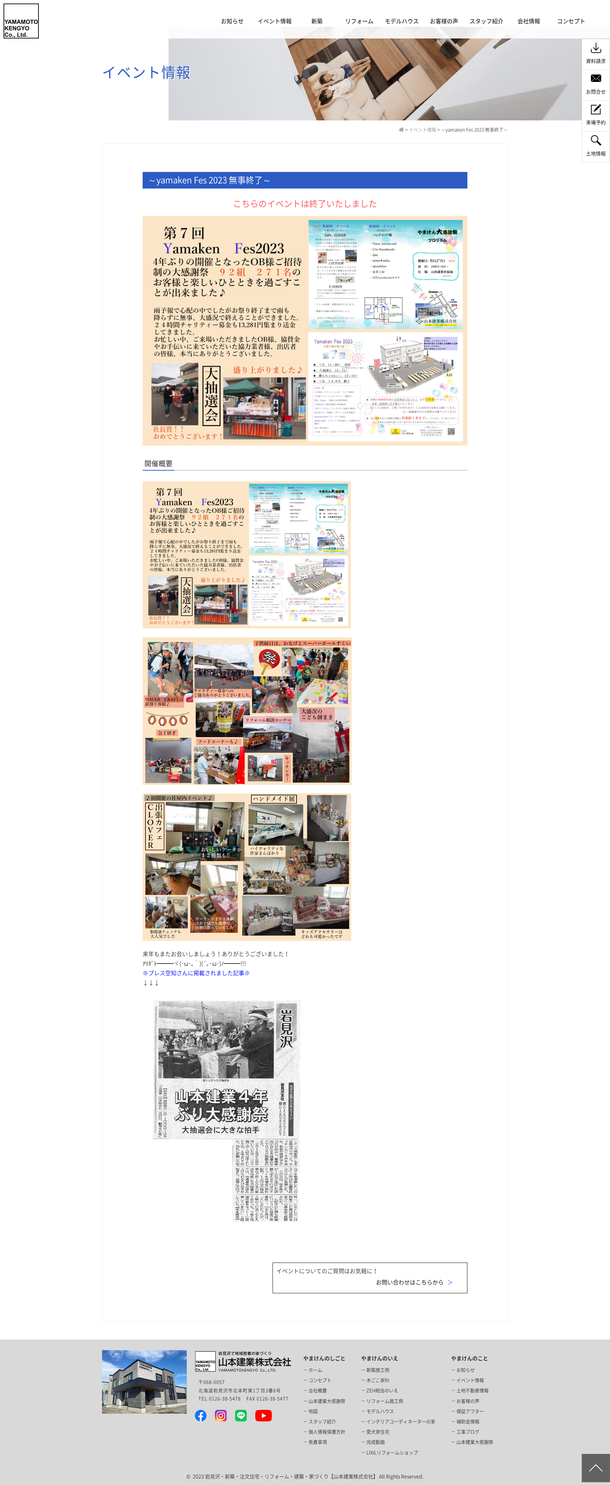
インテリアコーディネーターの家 (400, 1421)
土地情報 (596, 153)
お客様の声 (467, 1401)
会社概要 (318, 1390)
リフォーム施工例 (384, 1401)
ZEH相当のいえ (382, 1390)
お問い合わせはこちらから (410, 1282)
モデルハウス (380, 1411)
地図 (313, 1411)
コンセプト (320, 1380)
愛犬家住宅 (377, 1432)
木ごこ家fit (377, 1380)
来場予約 (596, 122)
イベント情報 (470, 1380)
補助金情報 (467, 1421)
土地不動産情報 (472, 1390)
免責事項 (318, 1442)
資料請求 (596, 61)
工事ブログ (467, 1432)
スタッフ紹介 (322, 1421)
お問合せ (596, 91)
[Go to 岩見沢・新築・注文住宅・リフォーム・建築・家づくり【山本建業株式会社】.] (401, 129)
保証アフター (470, 1411)
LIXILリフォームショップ (392, 1452)
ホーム (315, 1370)
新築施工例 (377, 1370)
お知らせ (465, 1370)
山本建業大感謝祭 (327, 1401)
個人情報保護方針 (327, 1432)
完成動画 (375, 1442)
